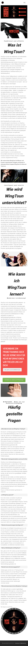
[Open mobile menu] (25, 2)
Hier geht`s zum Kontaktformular (12, 369)
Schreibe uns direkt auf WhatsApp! (14, 380)
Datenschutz (23, 643)
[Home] (2, 3)
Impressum (17, 643)
